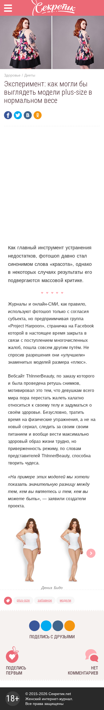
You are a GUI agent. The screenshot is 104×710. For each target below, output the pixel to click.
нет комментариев (83, 670)
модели (65, 600)
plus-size (23, 600)
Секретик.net (60, 694)
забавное (45, 600)
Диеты (29, 75)
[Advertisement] (52, 185)
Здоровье (12, 75)
